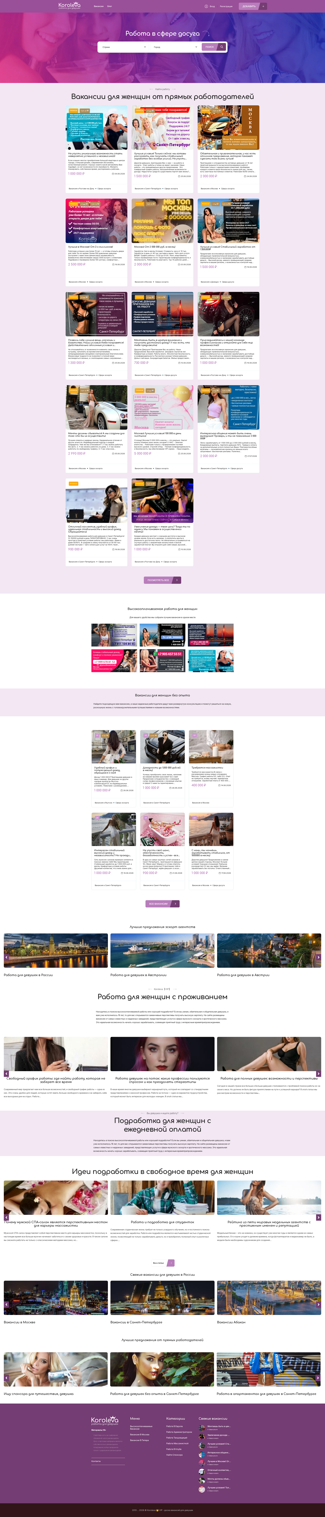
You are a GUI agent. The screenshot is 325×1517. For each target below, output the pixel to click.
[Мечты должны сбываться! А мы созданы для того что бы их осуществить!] (202, 1481)
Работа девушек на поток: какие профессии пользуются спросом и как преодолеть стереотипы (56, 1080)
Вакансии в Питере (139, 1440)
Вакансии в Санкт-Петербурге (136, 1322)
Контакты (96, 1461)
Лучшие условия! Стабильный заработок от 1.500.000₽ (219, 1444)
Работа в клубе (173, 1449)
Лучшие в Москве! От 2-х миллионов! (219, 1461)
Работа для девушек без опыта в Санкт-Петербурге (154, 1394)
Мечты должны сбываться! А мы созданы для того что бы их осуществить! (219, 1479)
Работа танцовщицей (176, 1437)
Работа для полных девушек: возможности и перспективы (162, 1078)
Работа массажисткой (177, 1443)
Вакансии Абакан (231, 1322)
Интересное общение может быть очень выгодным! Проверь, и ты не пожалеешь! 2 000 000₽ (219, 1452)
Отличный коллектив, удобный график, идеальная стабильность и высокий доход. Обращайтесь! (219, 1470)
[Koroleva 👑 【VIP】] (69, 8)
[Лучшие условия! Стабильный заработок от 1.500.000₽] (202, 1446)
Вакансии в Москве (19, 1322)
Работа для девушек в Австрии (243, 975)
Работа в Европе (174, 1426)
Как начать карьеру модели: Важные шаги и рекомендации (269, 1078)
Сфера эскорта (213, 1438)
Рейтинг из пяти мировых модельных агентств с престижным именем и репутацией (162, 1224)
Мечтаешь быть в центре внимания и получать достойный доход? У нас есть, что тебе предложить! (219, 1426)
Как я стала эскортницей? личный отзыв (269, 1222)
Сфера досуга (213, 1429)
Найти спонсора (174, 1455)
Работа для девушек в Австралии (138, 975)
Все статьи (158, 1263)
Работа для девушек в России (28, 975)
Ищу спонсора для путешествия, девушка (39, 1394)
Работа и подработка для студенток (55, 1222)
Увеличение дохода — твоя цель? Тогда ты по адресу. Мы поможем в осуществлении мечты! (219, 1435)
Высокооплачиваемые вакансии (141, 1427)
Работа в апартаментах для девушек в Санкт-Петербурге (266, 1394)
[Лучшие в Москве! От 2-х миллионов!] (202, 1463)
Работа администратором (179, 1432)
